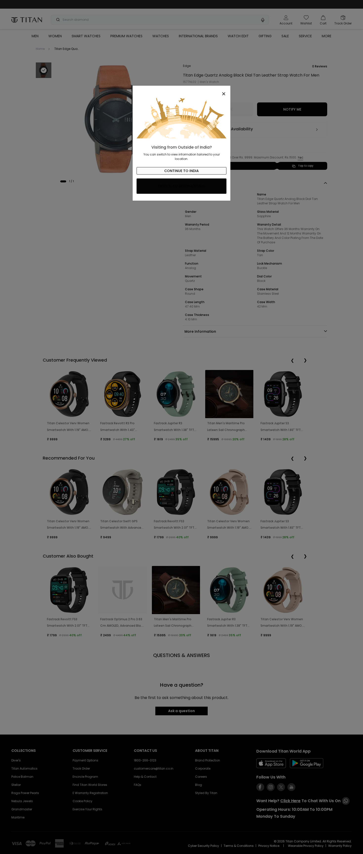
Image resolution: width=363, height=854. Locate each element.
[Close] (181, 91)
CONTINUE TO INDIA (181, 170)
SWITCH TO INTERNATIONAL (182, 186)
